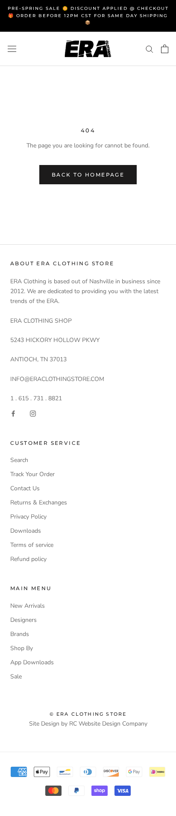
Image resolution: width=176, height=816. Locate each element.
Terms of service (31, 545)
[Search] (149, 48)
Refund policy (28, 559)
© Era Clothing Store (88, 714)
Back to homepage (88, 174)
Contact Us (25, 488)
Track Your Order (32, 474)
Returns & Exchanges (38, 502)
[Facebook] (13, 413)
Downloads (25, 531)
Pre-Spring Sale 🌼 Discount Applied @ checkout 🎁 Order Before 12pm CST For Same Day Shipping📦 (88, 15)
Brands (19, 634)
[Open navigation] (12, 48)
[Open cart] (164, 49)
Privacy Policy (28, 517)
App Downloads (32, 662)
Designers (23, 620)
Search (19, 460)
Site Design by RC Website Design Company (88, 724)
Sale (16, 676)
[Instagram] (33, 413)
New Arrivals (27, 606)
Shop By (21, 648)
